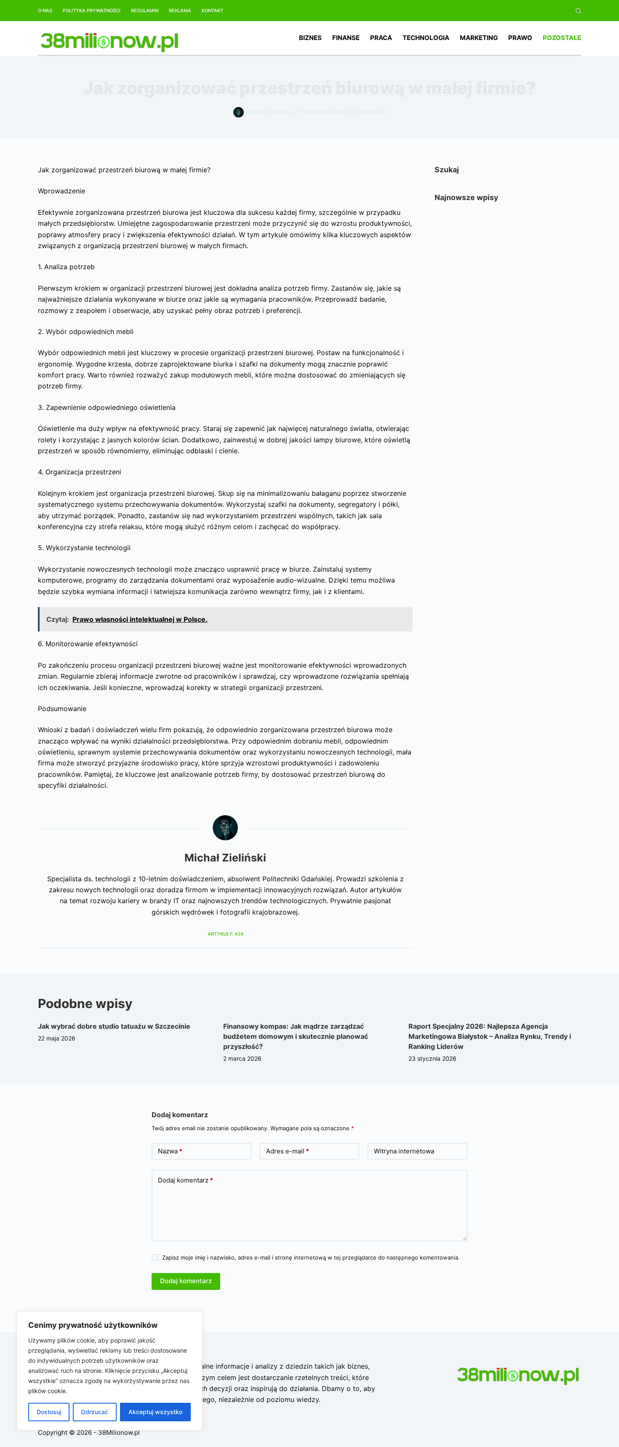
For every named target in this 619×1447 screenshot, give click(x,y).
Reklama (180, 10)
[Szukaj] (578, 10)
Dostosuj (49, 1411)
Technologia (426, 38)
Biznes (310, 38)
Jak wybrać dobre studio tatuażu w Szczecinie (114, 1026)
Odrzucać (94, 1411)
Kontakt (212, 10)
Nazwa (170, 1151)
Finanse (346, 38)
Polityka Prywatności (91, 10)
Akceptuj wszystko (155, 1411)
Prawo (520, 38)
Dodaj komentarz (185, 1180)
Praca (381, 38)
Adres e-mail (287, 1151)
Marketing (479, 38)
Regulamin (144, 10)
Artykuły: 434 (225, 934)
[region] (109, 1370)
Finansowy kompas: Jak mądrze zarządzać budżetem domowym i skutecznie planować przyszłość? (295, 1036)
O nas (45, 10)
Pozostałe (562, 38)
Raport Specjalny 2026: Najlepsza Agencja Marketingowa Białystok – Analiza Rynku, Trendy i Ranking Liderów (489, 1036)
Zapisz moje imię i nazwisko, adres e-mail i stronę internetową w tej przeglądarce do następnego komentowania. (311, 1257)
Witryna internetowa (404, 1151)
